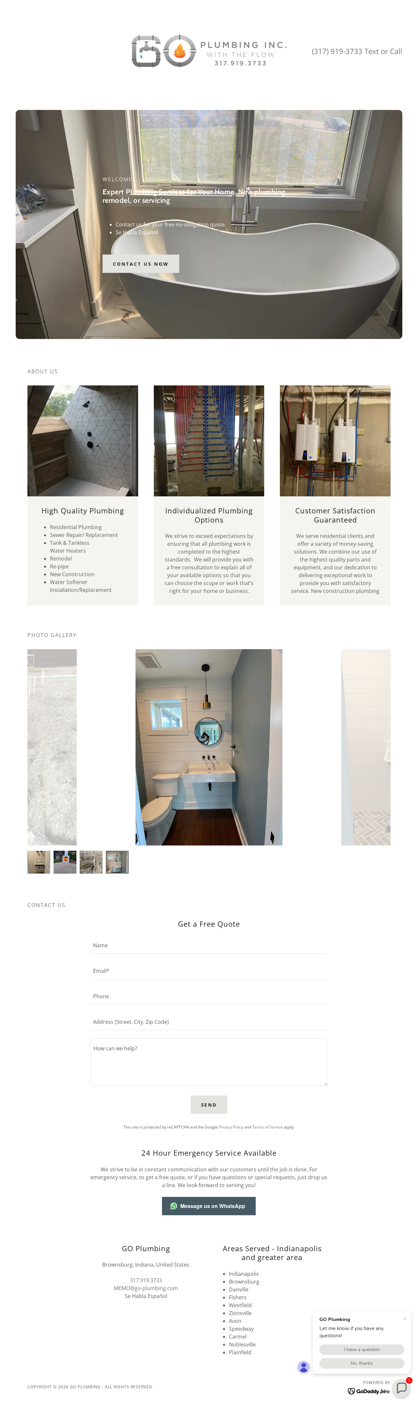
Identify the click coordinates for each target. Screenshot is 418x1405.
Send (209, 1105)
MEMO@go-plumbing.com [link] (146, 1288)
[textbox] (208, 945)
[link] (209, 50)
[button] (401, 1388)
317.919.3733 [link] (146, 1280)
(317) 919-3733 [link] (337, 51)
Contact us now (141, 264)
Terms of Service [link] (267, 1127)
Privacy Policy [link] (231, 1127)
